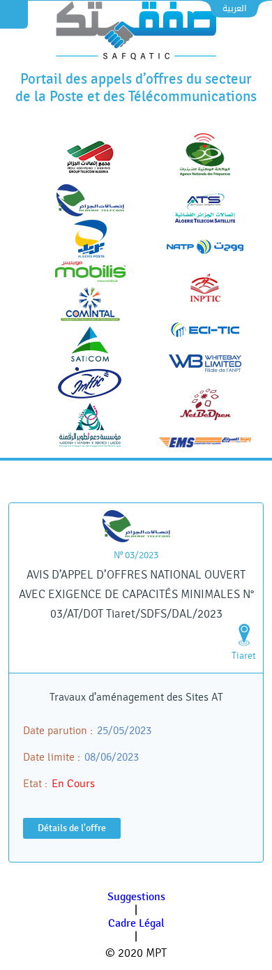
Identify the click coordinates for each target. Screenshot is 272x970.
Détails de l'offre (72, 828)
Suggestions (136, 897)
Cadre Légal (136, 923)
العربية (234, 8)
